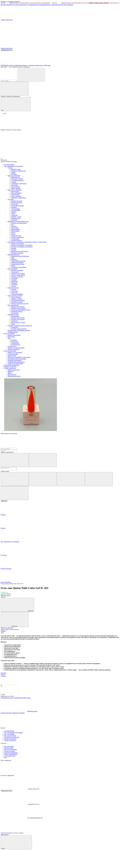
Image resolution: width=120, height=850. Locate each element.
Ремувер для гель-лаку (18, 319)
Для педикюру (15, 186)
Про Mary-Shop (5, 4)
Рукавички (14, 327)
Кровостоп (14, 321)
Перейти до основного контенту (10, 1)
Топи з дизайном (16, 196)
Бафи (12, 257)
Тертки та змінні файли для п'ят (20, 310)
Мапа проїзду (5, 834)
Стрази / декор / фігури (18, 275)
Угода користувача (64, 4)
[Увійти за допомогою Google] (43, 460)
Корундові (14, 185)
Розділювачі (14, 313)
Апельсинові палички (17, 264)
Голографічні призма (17, 205)
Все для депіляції (9, 333)
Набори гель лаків (16, 201)
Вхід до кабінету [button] (9, 746)
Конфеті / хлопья (16, 216)
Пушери (13, 248)
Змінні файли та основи (18, 261)
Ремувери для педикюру (18, 308)
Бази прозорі (15, 191)
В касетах (14, 340)
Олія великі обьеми (17, 294)
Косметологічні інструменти (19, 251)
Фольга (13, 286)
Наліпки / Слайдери (17, 276)
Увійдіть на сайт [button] (5, 628)
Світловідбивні (15, 210)
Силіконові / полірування (18, 183)
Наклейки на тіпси (16, 302)
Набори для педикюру (18, 306)
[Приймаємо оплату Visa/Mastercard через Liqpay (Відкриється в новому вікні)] (16, 697)
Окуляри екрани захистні (18, 329)
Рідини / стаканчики (17, 237)
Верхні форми (15, 229)
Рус (5, 113)
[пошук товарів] (31, 75)
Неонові (13, 212)
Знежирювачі (15, 316)
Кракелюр (14, 220)
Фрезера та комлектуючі (18, 171)
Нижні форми (15, 231)
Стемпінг (14, 280)
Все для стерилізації (10, 351)
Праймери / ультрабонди (18, 197)
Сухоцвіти (14, 284)
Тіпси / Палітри (16, 297)
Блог (71, 4)
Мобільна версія (32, 711)
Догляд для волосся (10, 368)
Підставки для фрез (17, 178)
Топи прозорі (15, 194)
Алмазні (13, 182)
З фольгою (14, 215)
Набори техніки (16, 169)
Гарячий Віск (15, 343)
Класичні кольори (16, 202)
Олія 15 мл (14, 291)
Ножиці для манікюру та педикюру (21, 245)
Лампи (13, 172)
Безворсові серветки (17, 262)
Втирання (14, 283)
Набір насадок (15, 177)
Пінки (13, 324)
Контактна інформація (39, 4)
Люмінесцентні (15, 218)
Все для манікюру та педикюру (13, 166)
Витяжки (14, 174)
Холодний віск (15, 344)
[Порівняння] (14, 89)
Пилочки (14, 259)
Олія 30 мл (14, 292)
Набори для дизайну (17, 270)
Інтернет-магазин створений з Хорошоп (13, 713)
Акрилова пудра (16, 235)
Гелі (12, 224)
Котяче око (14, 204)
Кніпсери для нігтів (17, 253)
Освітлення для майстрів (11, 365)
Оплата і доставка (27, 4)
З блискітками (15, 208)
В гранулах (14, 341)
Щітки (13, 265)
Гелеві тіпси (14, 227)
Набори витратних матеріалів (20, 256)
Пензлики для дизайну (18, 273)
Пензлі (13, 232)
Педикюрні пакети (16, 311)
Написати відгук (6, 595)
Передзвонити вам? (6, 50)
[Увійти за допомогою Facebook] (14, 460)
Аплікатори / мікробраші (18, 267)
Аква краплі (15, 272)
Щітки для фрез (16, 188)
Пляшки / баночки (16, 299)
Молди (13, 234)
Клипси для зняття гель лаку (19, 303)
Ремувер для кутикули (18, 317)
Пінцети (13, 250)
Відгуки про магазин (16, 4)
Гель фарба (14, 278)
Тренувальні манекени (18, 300)
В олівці (13, 289)
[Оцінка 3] (71, 479)
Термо (13, 213)
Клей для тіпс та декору (18, 322)
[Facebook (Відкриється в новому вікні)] (40, 63)
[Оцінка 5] (14, 493)
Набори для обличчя (10, 366)
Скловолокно (15, 238)
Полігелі (13, 226)
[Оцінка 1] (14, 479)
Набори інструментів (17, 243)
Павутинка (14, 281)
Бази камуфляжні (16, 193)
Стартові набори (9, 164)
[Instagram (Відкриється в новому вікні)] (14, 63)
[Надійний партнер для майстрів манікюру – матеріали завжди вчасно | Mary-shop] (9, 693)
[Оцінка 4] (99, 479)
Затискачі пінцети (16, 240)
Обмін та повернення (52, 4)
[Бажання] (60, 122)
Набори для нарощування (19, 223)
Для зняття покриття (17, 180)
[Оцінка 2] (43, 479)
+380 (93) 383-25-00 (6, 20)
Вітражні (14, 207)
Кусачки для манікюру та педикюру (22, 246)
